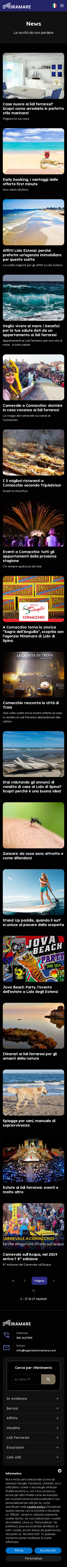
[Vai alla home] (17, 6)
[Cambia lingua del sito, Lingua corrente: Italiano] (54, 5)
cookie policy (36, 1506)
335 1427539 (24, 1338)
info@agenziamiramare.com (36, 1350)
